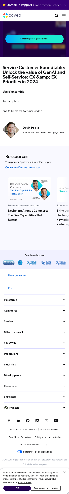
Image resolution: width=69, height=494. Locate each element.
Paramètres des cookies (46, 488)
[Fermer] (64, 472)
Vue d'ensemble (13, 91)
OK (17, 488)
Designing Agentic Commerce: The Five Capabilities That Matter (29, 215)
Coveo (12, 15)
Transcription (11, 101)
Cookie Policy (24, 482)
